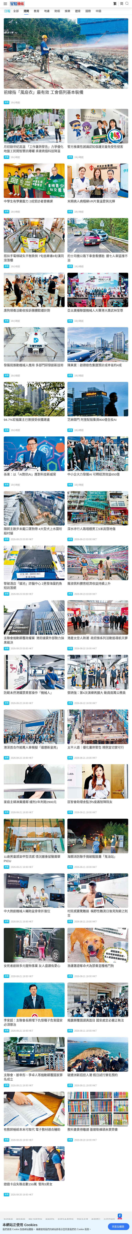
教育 (36, 11)
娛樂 (67, 11)
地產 (47, 11)
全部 (16, 11)
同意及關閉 (118, 1226)
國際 (88, 11)
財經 (57, 11)
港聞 (26, 11)
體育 (78, 11)
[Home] (17, 3)
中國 (98, 11)
